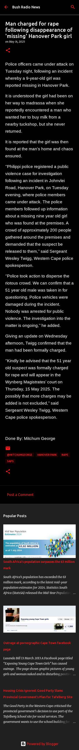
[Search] (72, 7)
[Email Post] (8, 449)
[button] (8, 51)
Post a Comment (20, 495)
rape (65, 454)
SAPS (10, 461)
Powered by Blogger (42, 744)
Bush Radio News (26, 7)
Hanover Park (47, 454)
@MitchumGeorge (19, 454)
